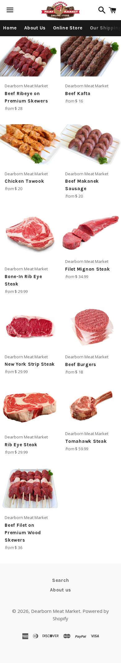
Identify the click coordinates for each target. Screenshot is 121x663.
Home (10, 28)
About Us (35, 28)
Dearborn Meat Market (55, 611)
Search (60, 580)
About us (60, 590)
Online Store (68, 28)
